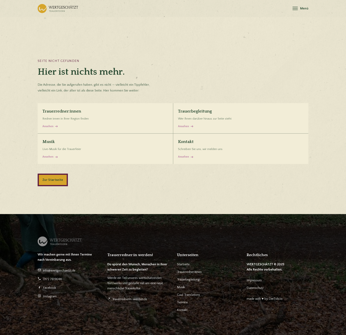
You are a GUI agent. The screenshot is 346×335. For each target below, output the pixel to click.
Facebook (49, 288)
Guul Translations (188, 295)
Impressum (254, 280)
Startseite (183, 264)
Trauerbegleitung (188, 279)
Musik (181, 287)
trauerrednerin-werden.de (130, 299)
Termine (182, 302)
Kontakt (182, 310)
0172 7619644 (52, 279)
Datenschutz (255, 288)
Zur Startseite (52, 180)
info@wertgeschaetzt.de (59, 270)
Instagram (50, 296)
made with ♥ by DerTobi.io (265, 299)
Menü (304, 8)
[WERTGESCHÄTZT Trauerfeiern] (58, 8)
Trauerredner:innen (189, 272)
